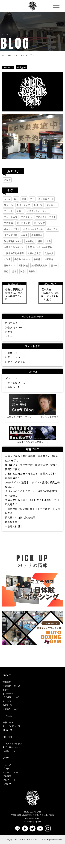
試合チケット (9, 780)
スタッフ (10, 336)
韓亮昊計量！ (12, 522)
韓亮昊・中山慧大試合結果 (20, 517)
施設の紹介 (11, 323)
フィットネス (10, 217)
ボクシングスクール (33, 229)
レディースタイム (15, 362)
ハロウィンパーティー (38, 211)
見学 (14, 271)
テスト (20, 211)
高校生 (32, 271)
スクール (8, 205)
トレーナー (8, 693)
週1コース (7, 730)
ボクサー (10, 332)
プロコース (11, 378)
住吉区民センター (13, 241)
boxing (7, 198)
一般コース (11, 353)
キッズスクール (46, 198)
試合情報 (7, 776)
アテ (32, 198)
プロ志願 (8, 223)
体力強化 (29, 241)
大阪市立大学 (34, 253)
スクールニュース (11, 772)
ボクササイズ (23, 223)
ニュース (7, 764)
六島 (48, 241)
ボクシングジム (11, 229)
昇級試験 (23, 265)
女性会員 (49, 253)
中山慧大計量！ (14, 526)
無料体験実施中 (39, 265)
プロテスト (26, 217)
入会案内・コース (15, 327)
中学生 (24, 235)
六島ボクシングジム (14, 247)
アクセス (7, 701)
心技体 (37, 259)
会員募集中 (36, 235)
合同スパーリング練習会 (40, 247)
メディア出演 (10, 235)
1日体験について (11, 697)
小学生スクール (22, 259)
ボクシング (39, 223)
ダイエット (51, 205)
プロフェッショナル (12, 743)
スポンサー (8, 783)
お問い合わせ (9, 705)
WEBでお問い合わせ (32, 821)
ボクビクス (52, 229)
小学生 (7, 259)
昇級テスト (9, 265)
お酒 (24, 198)
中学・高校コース (15, 383)
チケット (8, 211)
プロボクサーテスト (46, 217)
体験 (40, 241)
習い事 (54, 265)
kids (16, 198)
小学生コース (12, 387)
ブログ (7, 179)
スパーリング (23, 205)
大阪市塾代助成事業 (14, 253)
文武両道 (48, 259)
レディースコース (15, 357)
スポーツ (38, 205)
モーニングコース (11, 726)
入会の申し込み (10, 708)
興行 (6, 271)
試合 (22, 271)
